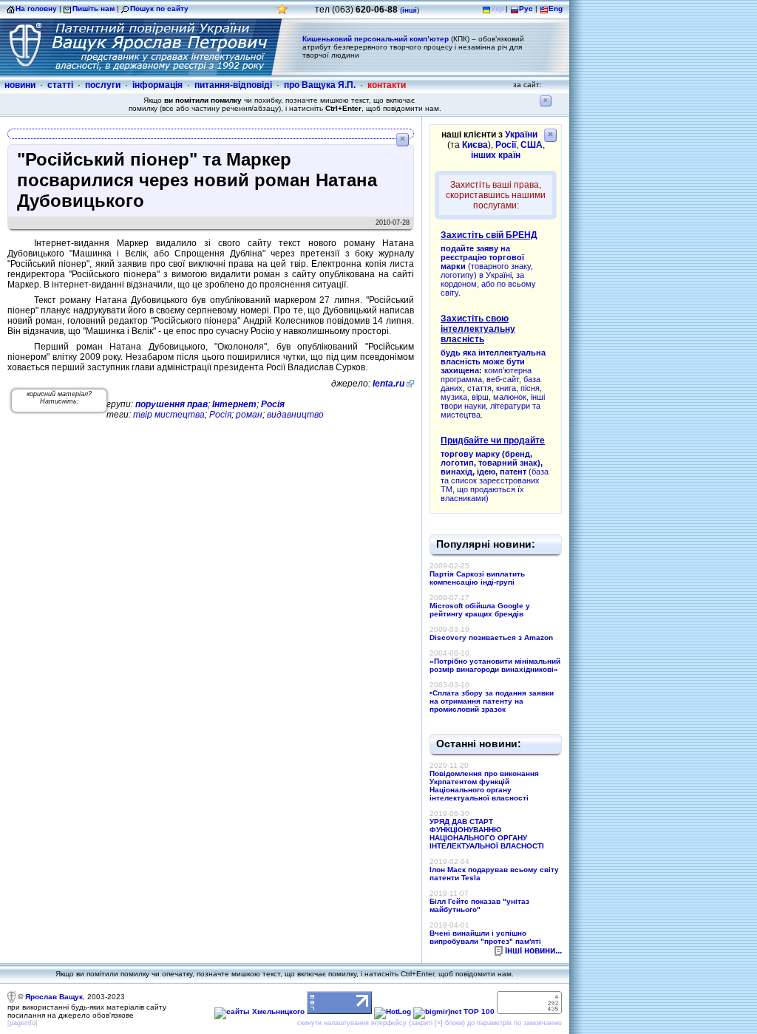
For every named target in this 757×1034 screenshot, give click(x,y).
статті (60, 85)
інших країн (495, 155)
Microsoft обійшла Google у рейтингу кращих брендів (480, 610)
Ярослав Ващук (54, 997)
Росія (273, 404)
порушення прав (171, 404)
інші (409, 10)
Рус (526, 8)
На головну (36, 8)
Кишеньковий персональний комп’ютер (375, 39)
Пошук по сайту (159, 8)
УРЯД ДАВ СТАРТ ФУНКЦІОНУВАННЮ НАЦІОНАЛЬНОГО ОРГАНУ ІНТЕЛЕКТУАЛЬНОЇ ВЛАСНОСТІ (487, 833)
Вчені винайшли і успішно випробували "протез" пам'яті (485, 937)
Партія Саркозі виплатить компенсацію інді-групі (477, 578)
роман (249, 414)
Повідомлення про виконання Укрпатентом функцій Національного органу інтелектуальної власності (484, 785)
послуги (102, 85)
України (521, 134)
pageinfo (22, 1023)
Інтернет (234, 404)
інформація (157, 85)
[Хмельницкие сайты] (259, 1011)
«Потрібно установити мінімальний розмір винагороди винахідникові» (495, 665)
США (531, 145)
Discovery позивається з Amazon (491, 637)
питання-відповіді (233, 85)
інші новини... (533, 950)
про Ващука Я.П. (320, 85)
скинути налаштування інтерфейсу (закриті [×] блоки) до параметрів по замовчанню (429, 1023)
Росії (505, 145)
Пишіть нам (93, 8)
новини (19, 85)
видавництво (295, 414)
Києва (475, 145)
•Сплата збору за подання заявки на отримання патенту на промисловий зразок (492, 701)
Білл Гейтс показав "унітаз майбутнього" (479, 905)
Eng (556, 8)
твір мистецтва (169, 414)
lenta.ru (388, 383)
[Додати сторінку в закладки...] (282, 13)
